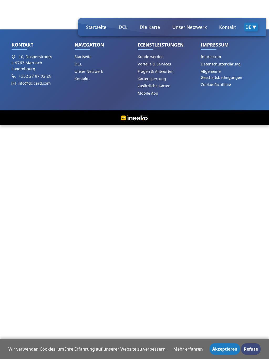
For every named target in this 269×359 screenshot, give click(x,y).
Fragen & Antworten (156, 71)
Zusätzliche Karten (154, 85)
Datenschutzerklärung (221, 63)
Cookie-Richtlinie (216, 84)
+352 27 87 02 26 (35, 76)
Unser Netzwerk (189, 27)
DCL (123, 27)
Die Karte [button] (150, 27)
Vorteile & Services (154, 63)
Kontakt (227, 27)
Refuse (251, 349)
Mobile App (148, 93)
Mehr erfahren (188, 349)
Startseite (96, 27)
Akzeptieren (224, 349)
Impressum (211, 56)
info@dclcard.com (34, 83)
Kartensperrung (152, 78)
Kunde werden (151, 56)
